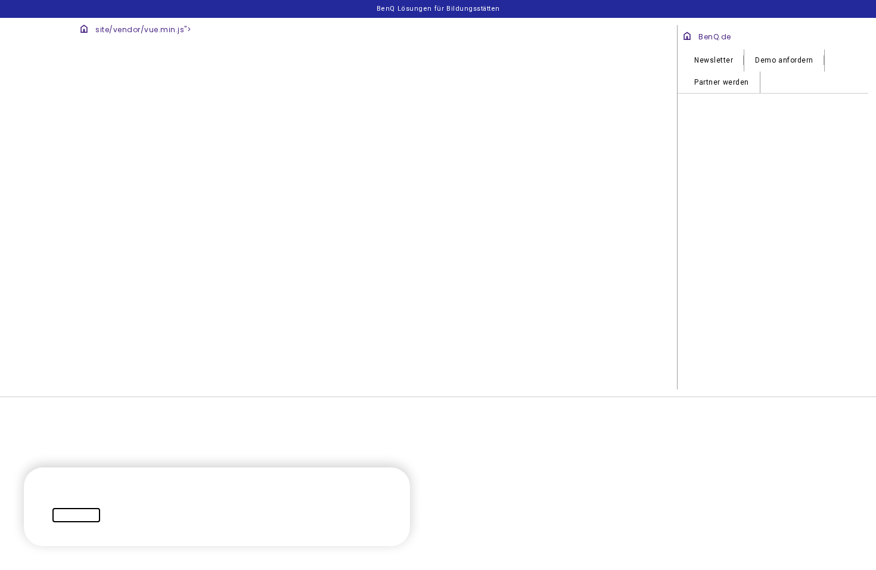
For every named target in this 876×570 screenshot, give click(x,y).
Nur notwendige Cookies (561, 118)
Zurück (148, 346)
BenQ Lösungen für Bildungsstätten (438, 9)
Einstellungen (160, 118)
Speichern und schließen (581, 346)
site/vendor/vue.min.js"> (361, 188)
